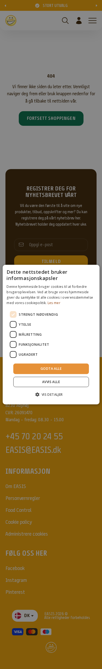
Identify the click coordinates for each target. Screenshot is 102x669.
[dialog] (50, 334)
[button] (51, 394)
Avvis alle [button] (51, 382)
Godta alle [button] (51, 368)
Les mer (54, 302)
